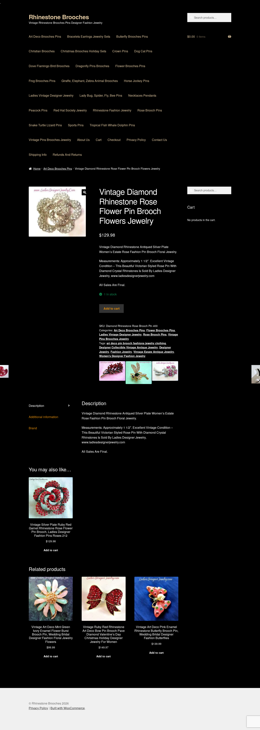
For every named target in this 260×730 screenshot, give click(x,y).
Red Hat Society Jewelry (70, 110)
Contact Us (159, 140)
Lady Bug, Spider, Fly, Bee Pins (101, 95)
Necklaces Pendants (142, 95)
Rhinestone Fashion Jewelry (112, 110)
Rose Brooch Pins (149, 110)
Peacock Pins (38, 110)
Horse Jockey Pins (136, 81)
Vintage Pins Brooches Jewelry (50, 140)
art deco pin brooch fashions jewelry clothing (136, 343)
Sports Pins (76, 125)
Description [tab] (36, 405)
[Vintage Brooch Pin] (165, 372)
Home (37, 168)
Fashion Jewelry (121, 352)
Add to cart (112, 308)
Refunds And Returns (67, 154)
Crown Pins (120, 51)
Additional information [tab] (43, 417)
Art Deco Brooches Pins (45, 36)
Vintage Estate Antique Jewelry (153, 352)
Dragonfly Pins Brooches (92, 66)
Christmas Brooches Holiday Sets (83, 51)
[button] (85, 192)
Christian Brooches (42, 51)
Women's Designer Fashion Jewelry (122, 356)
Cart (98, 140)
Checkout (114, 140)
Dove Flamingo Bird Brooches (49, 66)
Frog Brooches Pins (42, 81)
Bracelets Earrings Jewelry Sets (88, 36)
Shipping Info (38, 154)
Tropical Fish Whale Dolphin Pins (112, 125)
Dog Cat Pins (143, 51)
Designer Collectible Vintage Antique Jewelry (128, 347)
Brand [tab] (33, 428)
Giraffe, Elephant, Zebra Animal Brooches (89, 81)
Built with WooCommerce (67, 708)
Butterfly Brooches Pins (132, 36)
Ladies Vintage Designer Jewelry (51, 95)
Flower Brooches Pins (130, 66)
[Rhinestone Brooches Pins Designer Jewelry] (139, 372)
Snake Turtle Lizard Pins (45, 125)
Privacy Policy (136, 140)
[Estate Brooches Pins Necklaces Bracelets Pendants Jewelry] (112, 372)
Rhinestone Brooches (59, 16)
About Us (83, 140)
